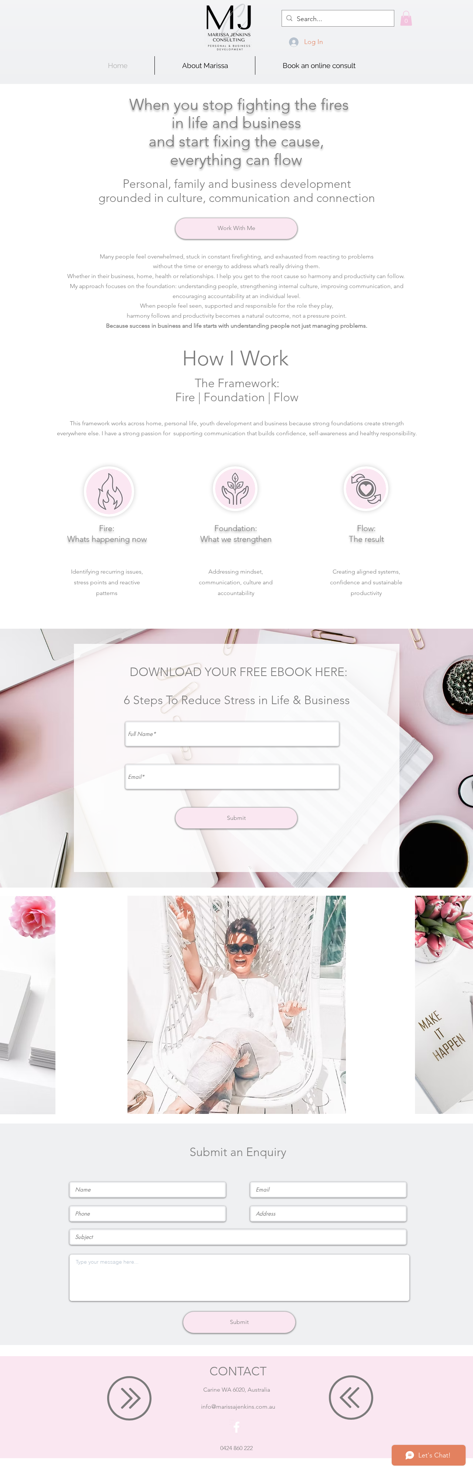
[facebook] (236, 1427)
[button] (406, 18)
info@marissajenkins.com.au (238, 1406)
